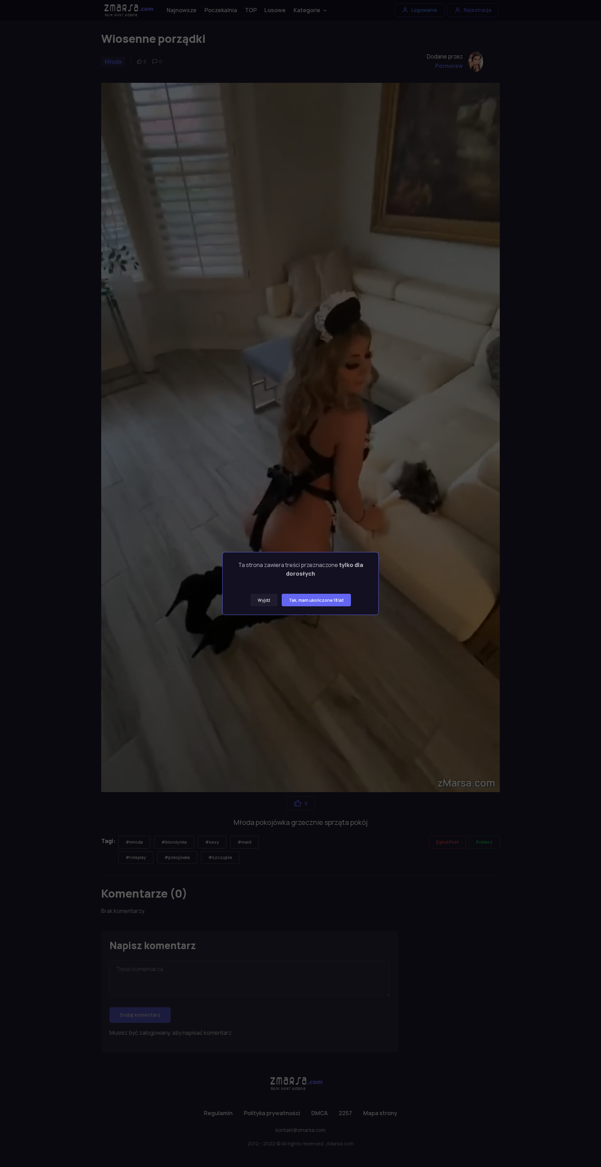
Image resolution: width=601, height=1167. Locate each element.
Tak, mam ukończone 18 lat (316, 600)
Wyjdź (264, 600)
